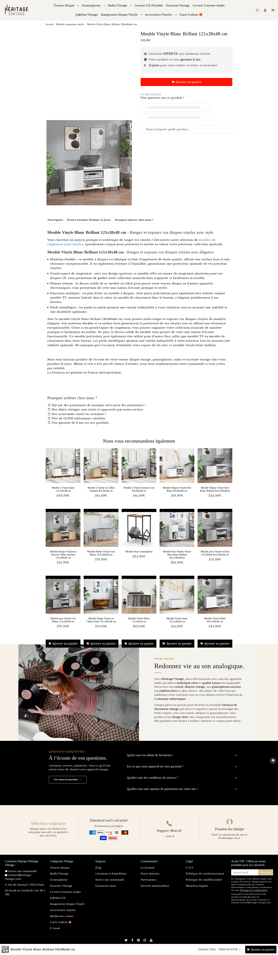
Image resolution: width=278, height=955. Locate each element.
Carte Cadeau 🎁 (191, 14)
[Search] (257, 10)
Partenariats (148, 879)
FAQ (98, 867)
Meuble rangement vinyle (70, 24)
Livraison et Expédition (111, 873)
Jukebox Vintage (87, 14)
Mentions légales (197, 885)
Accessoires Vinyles (158, 14)
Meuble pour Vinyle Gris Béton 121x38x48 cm (63, 620)
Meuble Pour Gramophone (139, 551)
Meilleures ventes (62, 916)
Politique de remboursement (205, 873)
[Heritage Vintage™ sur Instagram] (145, 940)
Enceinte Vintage (178, 5)
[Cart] (272, 10)
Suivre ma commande (22, 871)
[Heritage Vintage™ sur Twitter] (126, 940)
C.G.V (189, 867)
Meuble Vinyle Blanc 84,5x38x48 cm (215, 620)
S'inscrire (265, 872)
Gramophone (91, 5)
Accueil (49, 24)
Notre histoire (150, 873)
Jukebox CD (58, 897)
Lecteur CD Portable (148, 5)
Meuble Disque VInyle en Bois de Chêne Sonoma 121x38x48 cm (63, 554)
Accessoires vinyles (63, 910)
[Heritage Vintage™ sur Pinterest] (138, 940)
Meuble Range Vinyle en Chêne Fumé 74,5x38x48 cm (101, 620)
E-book (55, 928)
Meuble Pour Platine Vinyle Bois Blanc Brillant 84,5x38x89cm (177, 554)
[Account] (265, 10)
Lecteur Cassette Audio (209, 5)
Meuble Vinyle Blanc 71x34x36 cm (139, 620)
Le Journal (147, 867)
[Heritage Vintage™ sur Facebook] (132, 940)
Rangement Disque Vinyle (119, 14)
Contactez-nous (105, 885)
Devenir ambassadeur (155, 885)
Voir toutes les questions (68, 779)
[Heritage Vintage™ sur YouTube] (151, 940)
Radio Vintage (117, 5)
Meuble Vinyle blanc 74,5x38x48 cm (177, 620)
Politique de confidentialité (204, 879)
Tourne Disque (64, 5)
